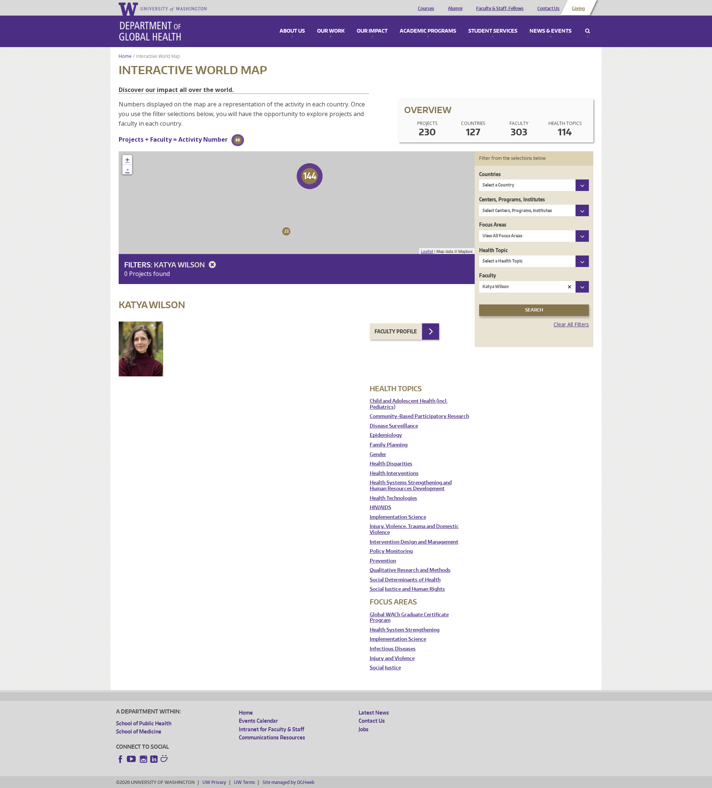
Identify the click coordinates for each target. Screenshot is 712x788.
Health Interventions (394, 473)
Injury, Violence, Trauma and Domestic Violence (414, 529)
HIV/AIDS (380, 507)
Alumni (455, 8)
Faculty (487, 275)
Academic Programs (428, 31)
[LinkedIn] (153, 759)
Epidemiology (386, 435)
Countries (490, 174)
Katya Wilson (180, 264)
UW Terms (244, 782)
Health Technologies (393, 498)
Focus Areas (492, 224)
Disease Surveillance (394, 426)
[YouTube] (132, 759)
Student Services (492, 31)
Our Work (331, 31)
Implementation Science (398, 517)
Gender (378, 454)
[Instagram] (143, 759)
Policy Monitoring (391, 551)
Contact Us (548, 8)
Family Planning (389, 445)
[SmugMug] (165, 759)
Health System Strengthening (404, 630)
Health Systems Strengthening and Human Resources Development (411, 485)
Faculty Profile (396, 331)
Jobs (364, 729)
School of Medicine (138, 731)
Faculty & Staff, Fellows (500, 8)
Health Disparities (391, 463)
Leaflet (427, 251)
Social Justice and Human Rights (407, 589)
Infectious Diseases (393, 649)
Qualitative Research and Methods (410, 570)
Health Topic (493, 250)
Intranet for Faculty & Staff (271, 729)
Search (587, 31)
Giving (578, 8)
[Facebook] (120, 759)
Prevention (383, 561)
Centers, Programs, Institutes (512, 199)
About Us (292, 31)
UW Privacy (214, 782)
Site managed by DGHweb (288, 782)
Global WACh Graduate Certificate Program (409, 617)
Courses (426, 8)
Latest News (374, 712)
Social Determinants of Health (405, 580)
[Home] (150, 31)
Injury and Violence (392, 658)
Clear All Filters (571, 324)
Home (125, 56)
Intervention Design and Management (414, 542)
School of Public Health (143, 723)
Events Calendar (258, 721)
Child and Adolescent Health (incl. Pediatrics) (409, 404)
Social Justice (385, 667)
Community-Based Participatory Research (419, 416)
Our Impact (372, 31)
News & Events (550, 31)
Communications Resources (272, 737)
